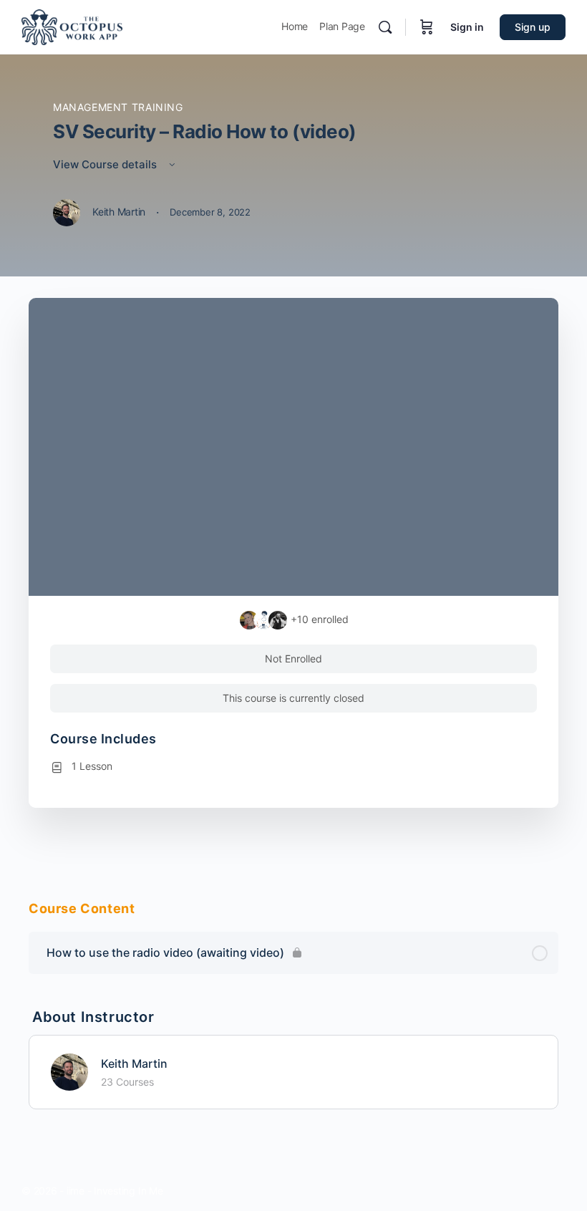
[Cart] (426, 27)
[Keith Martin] (69, 1070)
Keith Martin (134, 1063)
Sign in (467, 27)
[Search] (385, 27)
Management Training (118, 107)
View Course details (106, 164)
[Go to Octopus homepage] (71, 26)
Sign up (532, 27)
